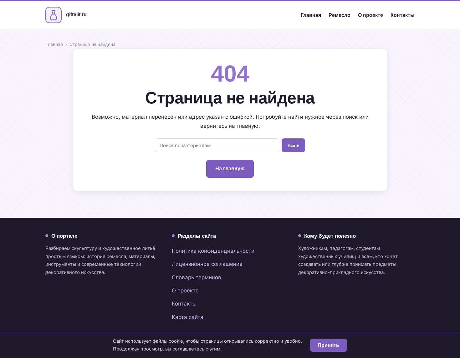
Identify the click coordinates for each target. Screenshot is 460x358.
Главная (311, 15)
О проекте (370, 15)
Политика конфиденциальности (213, 251)
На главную (230, 168)
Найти (293, 145)
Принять (328, 345)
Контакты (403, 15)
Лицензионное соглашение (207, 264)
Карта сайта (187, 317)
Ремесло (339, 15)
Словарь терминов (196, 277)
